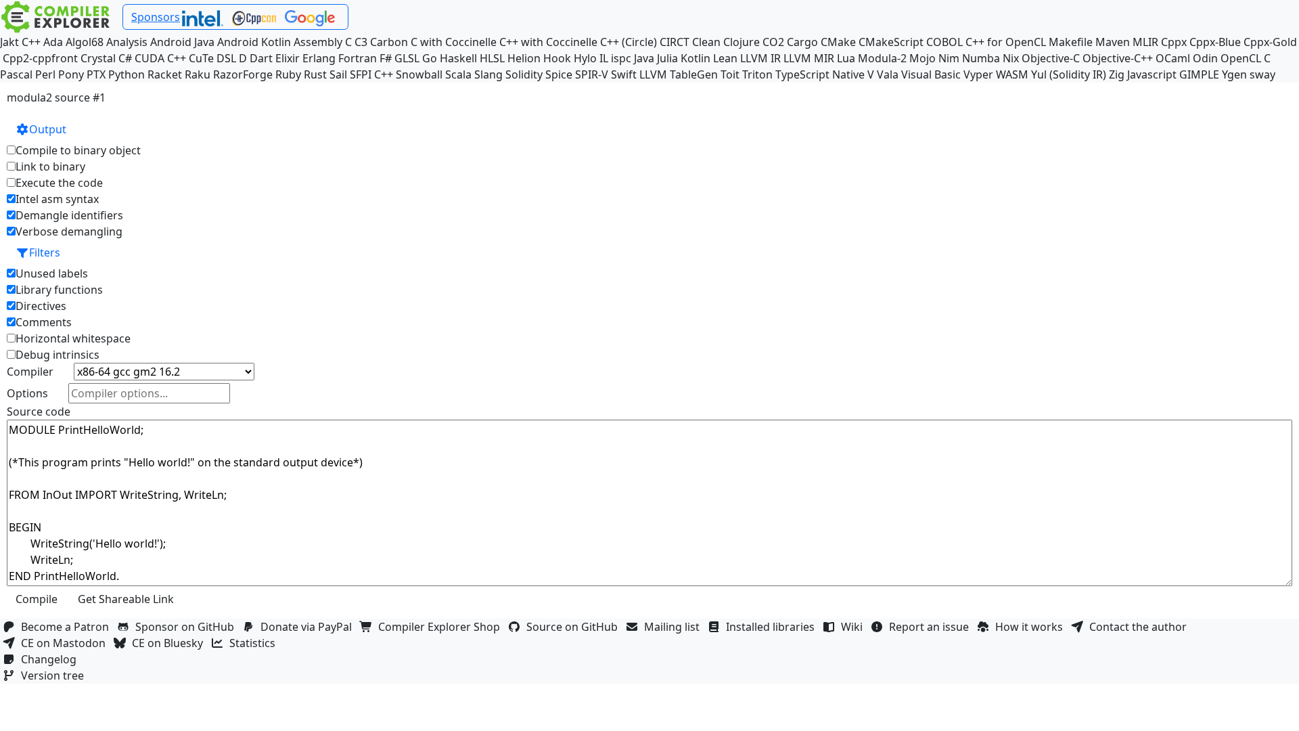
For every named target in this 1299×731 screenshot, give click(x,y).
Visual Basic (931, 74)
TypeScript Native (820, 74)
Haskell (458, 58)
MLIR (1145, 42)
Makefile (1071, 42)
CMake (838, 42)
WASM (1012, 74)
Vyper (978, 74)
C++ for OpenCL (1005, 42)
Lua (846, 58)
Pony (71, 74)
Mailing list (674, 626)
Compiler (30, 371)
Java (644, 58)
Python (126, 74)
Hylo (585, 58)
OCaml (1173, 58)
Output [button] (47, 129)
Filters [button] (44, 252)
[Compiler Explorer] (56, 17)
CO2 (773, 42)
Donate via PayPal (308, 626)
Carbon (389, 42)
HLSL (492, 58)
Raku (197, 74)
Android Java (182, 42)
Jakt (9, 42)
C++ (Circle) (628, 42)
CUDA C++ (160, 58)
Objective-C (1051, 58)
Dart (261, 58)
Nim (948, 58)
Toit (730, 74)
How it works (1031, 626)
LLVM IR (760, 58)
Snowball (419, 74)
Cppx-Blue (1215, 42)
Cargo (802, 42)
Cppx (1174, 42)
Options (27, 393)
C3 (361, 42)
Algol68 (85, 42)
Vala (887, 74)
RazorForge (243, 74)
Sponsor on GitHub (187, 626)
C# (125, 58)
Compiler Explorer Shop (441, 626)
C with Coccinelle (454, 42)
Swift (624, 74)
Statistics (255, 643)
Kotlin (695, 58)
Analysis (126, 42)
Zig (1116, 74)
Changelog (51, 659)
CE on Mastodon (66, 643)
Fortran (357, 58)
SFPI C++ (371, 74)
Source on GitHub (574, 626)
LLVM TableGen (678, 74)
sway (1262, 74)
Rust (315, 74)
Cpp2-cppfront (40, 58)
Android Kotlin (254, 42)
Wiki (854, 626)
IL (603, 58)
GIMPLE (1199, 74)
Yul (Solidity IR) (1068, 74)
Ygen (1234, 74)
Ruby (288, 74)
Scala (458, 74)
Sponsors (155, 16)
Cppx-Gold (1270, 42)
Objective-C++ (1117, 58)
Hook (557, 58)
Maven (1112, 42)
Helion (524, 58)
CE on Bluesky (170, 643)
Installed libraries (773, 626)
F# (386, 58)
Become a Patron (67, 626)
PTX (96, 74)
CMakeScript (891, 42)
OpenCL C (1246, 58)
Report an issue (931, 626)
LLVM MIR (808, 58)
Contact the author (1140, 626)
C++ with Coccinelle (548, 42)
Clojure (741, 42)
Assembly (318, 42)
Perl (45, 74)
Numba (981, 58)
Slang (488, 74)
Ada (53, 42)
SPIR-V (591, 74)
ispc (621, 58)
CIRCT (674, 42)
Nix (1011, 58)
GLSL (406, 58)
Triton (757, 74)
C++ (31, 42)
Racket (164, 74)
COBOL (944, 42)
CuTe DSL (212, 58)
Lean (725, 58)
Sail (338, 74)
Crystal (98, 58)
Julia (667, 58)
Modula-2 (882, 58)
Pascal (16, 74)
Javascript (1152, 74)
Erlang (319, 58)
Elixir (287, 58)
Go (429, 58)
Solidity (524, 74)
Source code (38, 411)
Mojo (922, 58)
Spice (558, 74)
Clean (706, 42)
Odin (1205, 58)
